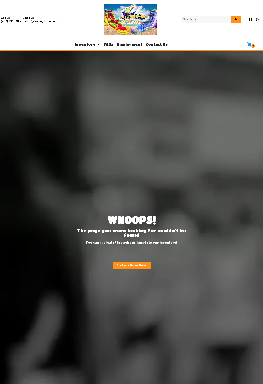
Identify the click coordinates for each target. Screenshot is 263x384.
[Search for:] (206, 19)
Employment (129, 44)
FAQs (109, 44)
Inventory (85, 44)
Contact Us (157, 44)
